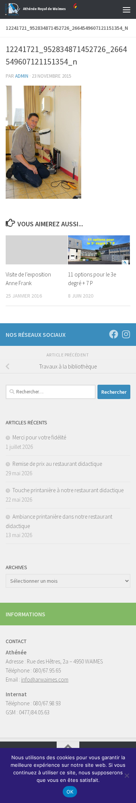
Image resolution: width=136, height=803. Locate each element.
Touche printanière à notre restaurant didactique (68, 490)
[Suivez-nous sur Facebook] (113, 334)
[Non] (126, 775)
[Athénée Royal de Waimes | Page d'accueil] (54, 9)
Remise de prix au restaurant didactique (57, 463)
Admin (21, 76)
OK (70, 792)
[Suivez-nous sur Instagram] (125, 334)
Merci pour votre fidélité (39, 437)
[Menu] (126, 9)
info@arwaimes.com (44, 679)
